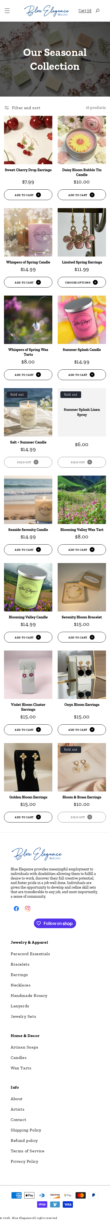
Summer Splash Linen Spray (82, 412)
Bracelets (20, 964)
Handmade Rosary (29, 995)
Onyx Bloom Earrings (81, 704)
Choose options (78, 282)
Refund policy (24, 1140)
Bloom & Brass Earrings (81, 797)
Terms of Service (28, 1150)
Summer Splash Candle (82, 349)
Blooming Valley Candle (28, 617)
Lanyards (20, 1005)
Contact (18, 1119)
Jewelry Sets (23, 1016)
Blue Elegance (22, 1218)
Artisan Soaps (24, 1047)
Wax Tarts (21, 1067)
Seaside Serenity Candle (28, 529)
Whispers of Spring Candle (28, 262)
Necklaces (20, 985)
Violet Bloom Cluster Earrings (28, 707)
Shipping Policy (26, 1130)
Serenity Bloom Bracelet (82, 617)
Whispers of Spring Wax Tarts (28, 352)
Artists (17, 1109)
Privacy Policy (24, 1161)
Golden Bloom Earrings (28, 797)
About (17, 1098)
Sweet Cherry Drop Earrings (28, 170)
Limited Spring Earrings (82, 262)
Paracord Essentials (30, 953)
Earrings (19, 974)
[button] (7, 11)
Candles (18, 1057)
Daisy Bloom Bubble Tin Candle (81, 172)
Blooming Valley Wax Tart (82, 529)
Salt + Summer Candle (28, 442)
